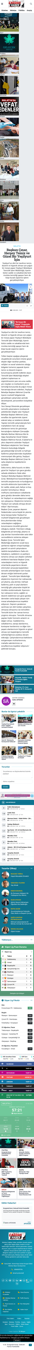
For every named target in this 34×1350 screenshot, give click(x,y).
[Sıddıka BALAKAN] (5, 930)
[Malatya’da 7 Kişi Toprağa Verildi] (25, 1163)
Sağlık (4, 1190)
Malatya (13, 10)
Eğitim (21, 1150)
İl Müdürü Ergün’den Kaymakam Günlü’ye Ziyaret (8, 757)
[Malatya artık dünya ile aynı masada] (25, 718)
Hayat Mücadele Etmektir (20, 876)
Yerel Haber (14, 1326)
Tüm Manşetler (24, 1304)
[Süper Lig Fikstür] (31, 1000)
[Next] (27, 1280)
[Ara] (31, 4)
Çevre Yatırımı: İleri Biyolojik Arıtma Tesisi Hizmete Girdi (25, 1193)
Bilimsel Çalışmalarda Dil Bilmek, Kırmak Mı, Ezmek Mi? (21, 923)
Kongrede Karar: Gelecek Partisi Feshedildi (6, 1153)
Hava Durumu (24, 1292)
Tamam (17, 1340)
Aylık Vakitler (6, 1135)
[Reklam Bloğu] (17, 796)
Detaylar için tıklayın (17, 993)
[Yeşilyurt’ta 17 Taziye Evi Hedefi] (25, 751)
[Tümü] (31, 868)
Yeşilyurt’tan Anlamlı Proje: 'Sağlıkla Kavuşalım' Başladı (8, 725)
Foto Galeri (10, 1318)
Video (19, 1318)
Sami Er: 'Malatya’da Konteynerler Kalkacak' (8, 740)
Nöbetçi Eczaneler (6, 1293)
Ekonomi (11, 1324)
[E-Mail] (13, 703)
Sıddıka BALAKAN (17, 929)
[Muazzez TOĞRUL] (5, 875)
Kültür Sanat (25, 1324)
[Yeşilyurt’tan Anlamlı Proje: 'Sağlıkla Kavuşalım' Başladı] (9, 718)
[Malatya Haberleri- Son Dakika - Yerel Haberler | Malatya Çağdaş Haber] (16, 3)
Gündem (4, 10)
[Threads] (24, 1280)
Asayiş (29, 10)
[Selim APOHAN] (6, 701)
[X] (6, 1280)
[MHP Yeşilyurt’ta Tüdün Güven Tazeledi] (8, 1163)
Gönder (5, 787)
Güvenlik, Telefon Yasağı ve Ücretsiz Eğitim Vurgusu (24, 1153)
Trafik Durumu (24, 1298)
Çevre (21, 1190)
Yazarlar (26, 1318)
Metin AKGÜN (15, 909)
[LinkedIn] (17, 1280)
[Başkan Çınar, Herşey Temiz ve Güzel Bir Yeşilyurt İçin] (17, 293)
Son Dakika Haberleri (7, 1310)
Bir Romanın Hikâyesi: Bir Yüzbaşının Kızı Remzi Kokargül (20, 894)
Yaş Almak (14, 885)
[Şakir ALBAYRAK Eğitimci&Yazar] (5, 920)
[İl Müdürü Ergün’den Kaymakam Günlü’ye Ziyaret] (9, 751)
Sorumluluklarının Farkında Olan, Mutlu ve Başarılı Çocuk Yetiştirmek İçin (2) (21, 912)
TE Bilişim (22, 1331)
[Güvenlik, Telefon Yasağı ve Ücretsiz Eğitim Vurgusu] (25, 1143)
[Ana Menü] (2, 4)
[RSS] (17, 1283)
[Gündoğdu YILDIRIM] (5, 884)
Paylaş (6, 305)
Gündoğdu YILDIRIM (18, 883)
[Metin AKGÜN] (5, 911)
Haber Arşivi (24, 1309)
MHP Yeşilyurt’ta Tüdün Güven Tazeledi (7, 1173)
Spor (6, 1324)
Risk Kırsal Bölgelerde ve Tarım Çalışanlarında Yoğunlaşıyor (8, 1194)
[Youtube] (20, 1280)
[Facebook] (3, 1280)
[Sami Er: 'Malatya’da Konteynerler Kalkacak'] (9, 734)
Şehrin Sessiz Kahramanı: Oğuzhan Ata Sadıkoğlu (20, 903)
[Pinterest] (10, 1280)
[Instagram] (13, 1280)
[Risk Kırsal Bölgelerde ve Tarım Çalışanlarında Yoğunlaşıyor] (8, 1183)
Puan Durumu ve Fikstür (9, 1305)
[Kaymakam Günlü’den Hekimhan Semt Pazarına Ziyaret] (25, 734)
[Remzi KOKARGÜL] (5, 893)
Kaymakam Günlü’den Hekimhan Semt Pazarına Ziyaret (24, 741)
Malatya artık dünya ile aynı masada (25, 724)
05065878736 (18, 1269)
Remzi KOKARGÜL (17, 891)
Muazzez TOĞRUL (17, 874)
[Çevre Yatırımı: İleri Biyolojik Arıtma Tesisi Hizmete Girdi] (25, 1183)
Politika (21, 10)
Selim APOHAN (17, 700)
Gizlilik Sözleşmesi (6, 1340)
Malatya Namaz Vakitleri (9, 1299)
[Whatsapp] (31, 1280)
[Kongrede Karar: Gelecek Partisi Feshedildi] (8, 1143)
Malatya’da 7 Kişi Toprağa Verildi (24, 1172)
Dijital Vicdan (15, 931)
